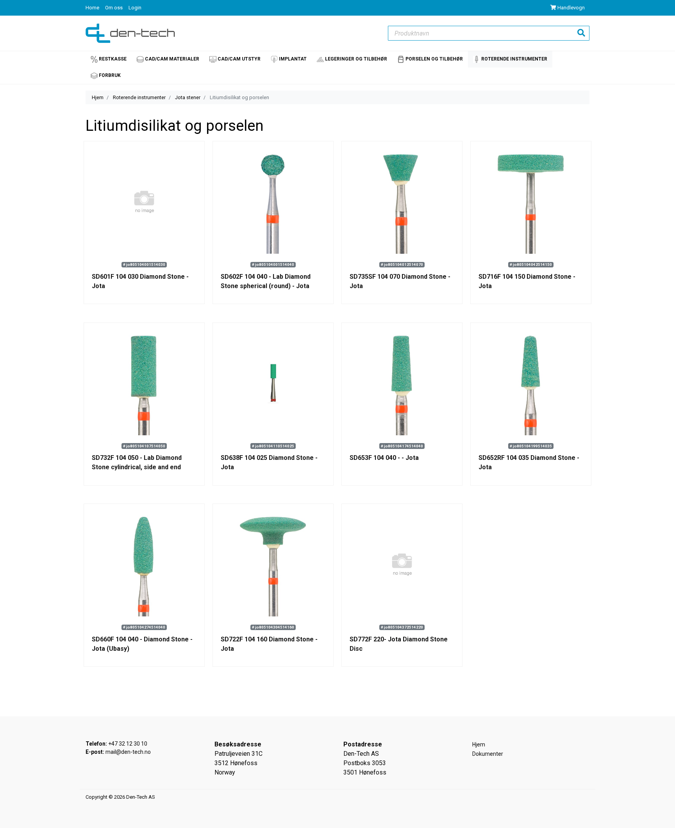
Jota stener (187, 97)
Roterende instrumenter (139, 97)
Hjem (98, 97)
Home (93, 8)
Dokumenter (487, 754)
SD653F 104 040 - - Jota (384, 457)
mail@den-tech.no (128, 752)
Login (135, 8)
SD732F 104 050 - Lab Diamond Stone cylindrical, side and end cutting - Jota (137, 467)
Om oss (114, 8)
